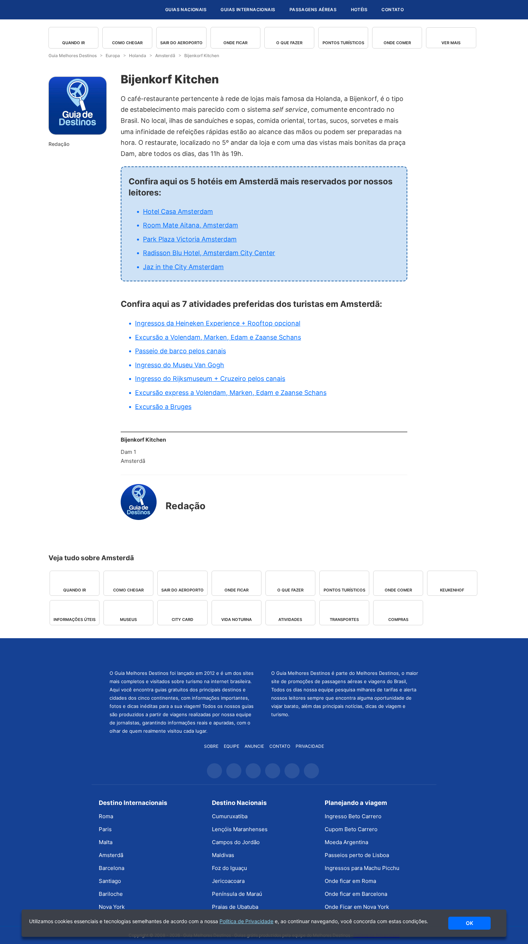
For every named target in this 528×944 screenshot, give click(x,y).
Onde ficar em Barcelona (356, 893)
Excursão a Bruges (163, 406)
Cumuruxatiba (229, 816)
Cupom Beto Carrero (351, 829)
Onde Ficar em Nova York (357, 906)
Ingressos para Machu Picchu (362, 868)
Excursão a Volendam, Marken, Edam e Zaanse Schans (218, 337)
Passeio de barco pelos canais (180, 351)
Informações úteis (75, 619)
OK (469, 923)
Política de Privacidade (246, 921)
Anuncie (254, 746)
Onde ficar (235, 42)
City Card (182, 619)
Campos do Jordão (236, 842)
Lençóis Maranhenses (240, 829)
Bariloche (111, 893)
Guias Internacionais (248, 9)
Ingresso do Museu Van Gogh (179, 365)
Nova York (112, 906)
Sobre (211, 746)
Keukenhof (452, 590)
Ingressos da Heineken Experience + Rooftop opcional (217, 323)
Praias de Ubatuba (235, 906)
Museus (128, 619)
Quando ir (73, 42)
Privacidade (310, 746)
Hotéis (359, 9)
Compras (398, 619)
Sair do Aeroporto (181, 42)
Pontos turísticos (343, 42)
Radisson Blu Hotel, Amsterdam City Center (209, 253)
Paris (105, 829)
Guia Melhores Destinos (116, 9)
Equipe (231, 746)
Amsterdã (111, 855)
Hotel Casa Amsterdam (178, 211)
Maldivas (223, 855)
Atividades (290, 619)
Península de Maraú (237, 893)
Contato (392, 9)
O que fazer (289, 42)
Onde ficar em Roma (350, 881)
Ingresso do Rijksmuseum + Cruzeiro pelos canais (210, 378)
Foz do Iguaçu (229, 868)
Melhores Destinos (344, 652)
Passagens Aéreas (313, 9)
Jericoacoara (228, 881)
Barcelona (111, 868)
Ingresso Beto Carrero (353, 816)
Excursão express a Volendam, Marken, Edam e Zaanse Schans (230, 392)
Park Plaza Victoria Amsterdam (190, 239)
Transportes (344, 619)
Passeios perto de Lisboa (357, 855)
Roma (106, 816)
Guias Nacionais (186, 9)
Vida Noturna (236, 619)
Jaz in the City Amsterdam (183, 267)
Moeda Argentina (346, 842)
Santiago (110, 881)
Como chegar (127, 42)
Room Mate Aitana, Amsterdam (190, 225)
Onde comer (397, 42)
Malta (105, 842)
